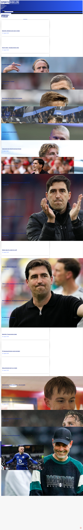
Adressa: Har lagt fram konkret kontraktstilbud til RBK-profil (16, 182)
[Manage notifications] (81, 528)
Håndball (2, 7)
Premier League (4, 5)
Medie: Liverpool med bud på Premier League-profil (14, 233)
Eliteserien (3, 4)
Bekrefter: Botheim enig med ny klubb (11, 30)
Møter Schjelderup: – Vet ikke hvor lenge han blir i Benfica (15, 300)
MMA (2, 8)
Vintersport (3, 6)
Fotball (2, 3)
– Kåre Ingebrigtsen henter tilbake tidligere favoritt (14, 199)
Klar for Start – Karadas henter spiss (10, 47)
